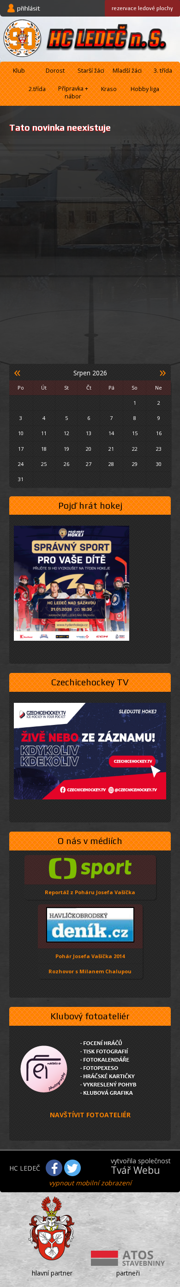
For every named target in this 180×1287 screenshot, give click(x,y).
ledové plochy (142, 8)
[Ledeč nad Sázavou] (52, 1230)
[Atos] (128, 1259)
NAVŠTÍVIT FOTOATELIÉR (90, 1114)
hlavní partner (52, 1273)
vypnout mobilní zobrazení (90, 1182)
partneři (128, 1273)
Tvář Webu (135, 1170)
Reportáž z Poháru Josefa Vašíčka (90, 892)
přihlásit (28, 8)
